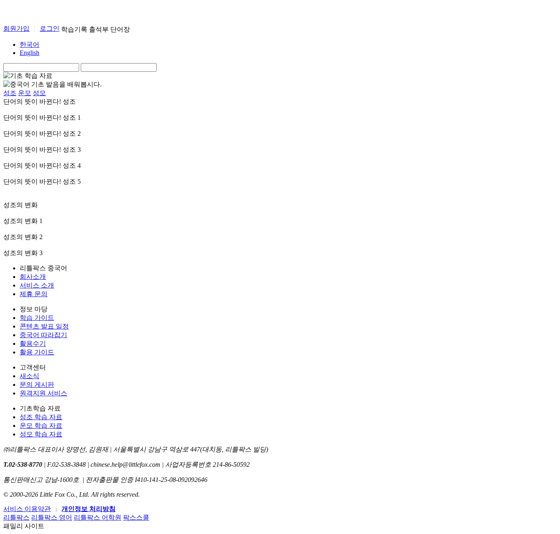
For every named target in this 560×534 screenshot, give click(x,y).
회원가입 (16, 28)
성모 (39, 92)
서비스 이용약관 (27, 508)
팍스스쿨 (136, 517)
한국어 (29, 44)
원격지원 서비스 (43, 393)
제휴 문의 (34, 293)
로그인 (49, 28)
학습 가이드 (37, 317)
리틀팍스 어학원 (97, 517)
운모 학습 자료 (41, 425)
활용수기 (33, 343)
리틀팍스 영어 (51, 517)
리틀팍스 (16, 517)
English (29, 52)
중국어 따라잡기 (43, 334)
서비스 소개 (37, 285)
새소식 (29, 375)
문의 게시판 (37, 384)
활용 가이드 (37, 352)
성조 (9, 92)
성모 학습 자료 (41, 434)
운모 (24, 92)
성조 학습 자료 (41, 416)
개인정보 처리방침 (88, 508)
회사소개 (33, 276)
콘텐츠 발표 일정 (44, 326)
